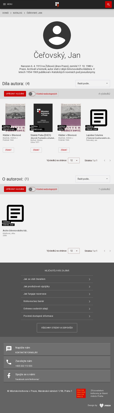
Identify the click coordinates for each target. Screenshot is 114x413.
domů (6, 13)
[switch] (32, 94)
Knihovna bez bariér (33, 301)
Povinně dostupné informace (38, 316)
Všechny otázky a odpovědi (57, 327)
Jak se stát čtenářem (34, 279)
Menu (7, 4)
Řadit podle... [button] (84, 83)
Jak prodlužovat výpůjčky (36, 286)
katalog (17, 13)
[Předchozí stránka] (104, 160)
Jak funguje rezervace (34, 294)
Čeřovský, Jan (34, 13)
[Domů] (57, 4)
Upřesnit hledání (15, 93)
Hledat (107, 4)
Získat (8, 150)
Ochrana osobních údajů (35, 308)
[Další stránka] (110, 160)
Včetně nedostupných (46, 93)
